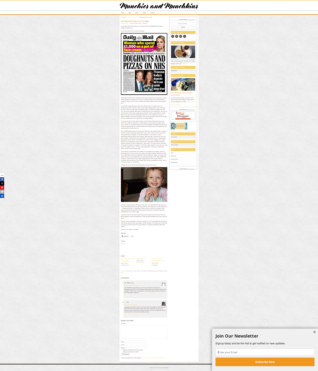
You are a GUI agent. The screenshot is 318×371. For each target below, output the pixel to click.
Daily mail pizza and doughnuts (156, 271)
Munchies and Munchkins (159, 6)
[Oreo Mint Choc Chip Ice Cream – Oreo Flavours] (183, 91)
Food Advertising (182, 19)
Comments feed (174, 159)
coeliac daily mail (145, 271)
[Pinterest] (2, 188)
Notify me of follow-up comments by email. (133, 350)
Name (122, 341)
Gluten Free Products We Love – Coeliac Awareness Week (127, 260)
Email (122, 344)
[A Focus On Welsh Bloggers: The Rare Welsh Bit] (183, 58)
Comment (123, 323)
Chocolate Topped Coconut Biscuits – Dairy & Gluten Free (157, 260)
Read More (185, 63)
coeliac (138, 271)
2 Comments (144, 23)
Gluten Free (129, 271)
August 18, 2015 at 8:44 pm (131, 304)
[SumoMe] (2, 196)
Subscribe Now (265, 362)
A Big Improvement (141, 258)
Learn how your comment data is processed (153, 357)
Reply (126, 295)
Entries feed (173, 156)
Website (123, 348)
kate (125, 302)
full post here (191, 101)
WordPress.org (174, 162)
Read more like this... (176, 104)
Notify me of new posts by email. (131, 351)
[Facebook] (2, 179)
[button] (265, 336)
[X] (2, 183)
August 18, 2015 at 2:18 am (131, 285)
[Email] (2, 192)
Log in (172, 152)
